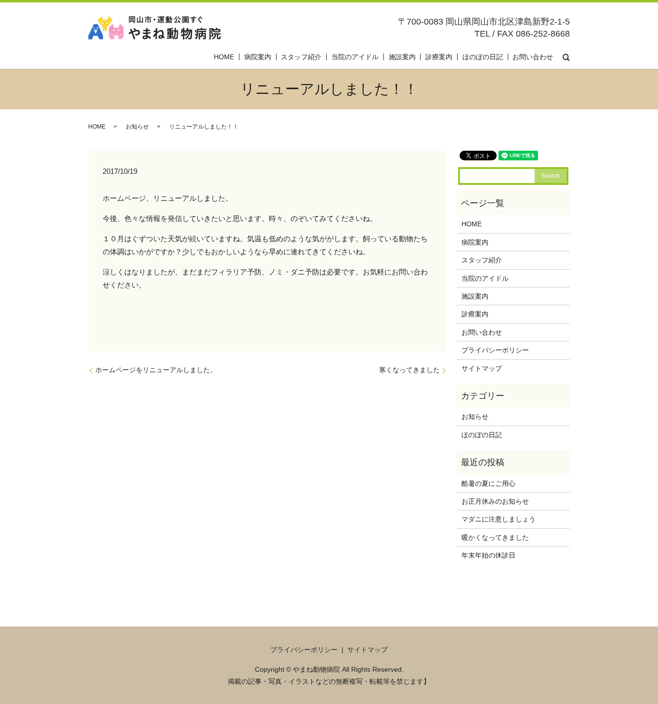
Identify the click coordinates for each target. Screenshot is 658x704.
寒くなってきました (409, 370)
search (566, 57)
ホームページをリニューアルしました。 (156, 370)
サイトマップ (481, 368)
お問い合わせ (533, 57)
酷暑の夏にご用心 (488, 483)
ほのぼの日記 (482, 57)
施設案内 (402, 57)
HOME (224, 57)
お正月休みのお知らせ (495, 501)
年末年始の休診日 (488, 555)
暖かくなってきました (495, 537)
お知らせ (137, 126)
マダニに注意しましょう (498, 519)
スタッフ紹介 (301, 57)
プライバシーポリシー (495, 350)
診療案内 (438, 57)
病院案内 (257, 57)
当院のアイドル (355, 57)
